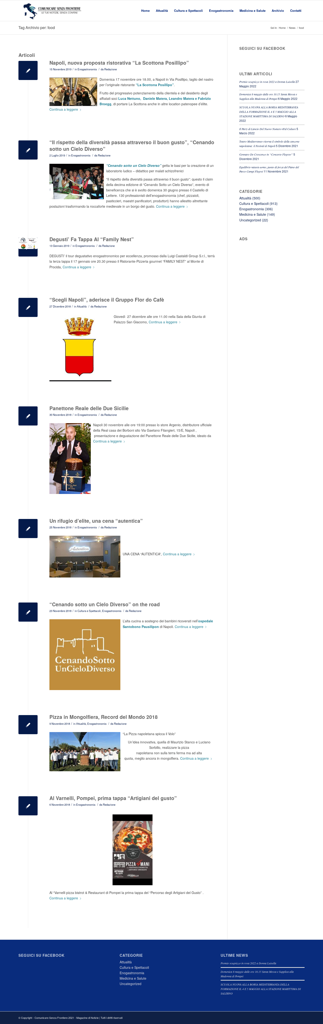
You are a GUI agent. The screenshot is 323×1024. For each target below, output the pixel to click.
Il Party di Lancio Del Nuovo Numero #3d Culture (267, 129)
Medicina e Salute (252, 214)
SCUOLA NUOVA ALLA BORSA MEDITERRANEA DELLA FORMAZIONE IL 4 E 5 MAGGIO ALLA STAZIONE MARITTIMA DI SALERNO (268, 111)
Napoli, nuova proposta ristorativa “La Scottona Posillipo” (119, 62)
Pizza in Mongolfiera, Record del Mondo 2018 (103, 716)
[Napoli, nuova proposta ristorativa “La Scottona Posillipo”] (28, 70)
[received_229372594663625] (28, 247)
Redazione (110, 69)
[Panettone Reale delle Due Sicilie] (28, 416)
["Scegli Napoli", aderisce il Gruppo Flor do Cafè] (28, 307)
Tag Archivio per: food (36, 27)
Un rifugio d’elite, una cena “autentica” (96, 520)
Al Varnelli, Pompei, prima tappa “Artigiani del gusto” (113, 797)
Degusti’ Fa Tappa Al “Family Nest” (91, 239)
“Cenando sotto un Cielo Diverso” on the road (104, 604)
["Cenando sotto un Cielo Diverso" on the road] (28, 612)
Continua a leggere (63, 109)
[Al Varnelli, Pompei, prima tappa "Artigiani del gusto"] (28, 805)
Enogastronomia (87, 69)
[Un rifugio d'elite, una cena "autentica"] (28, 528)
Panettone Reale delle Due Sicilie (89, 408)
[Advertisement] (272, 325)
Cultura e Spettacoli (89, 611)
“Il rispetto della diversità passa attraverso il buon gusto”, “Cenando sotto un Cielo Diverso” (131, 145)
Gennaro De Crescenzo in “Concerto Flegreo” (266, 154)
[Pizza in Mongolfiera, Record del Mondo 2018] (28, 724)
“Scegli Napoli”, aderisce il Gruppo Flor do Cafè (106, 299)
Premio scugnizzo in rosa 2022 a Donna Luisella (267, 82)
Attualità (82, 306)
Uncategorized (250, 220)
